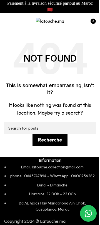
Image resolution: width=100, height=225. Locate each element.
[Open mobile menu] (6, 21)
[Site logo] (50, 21)
